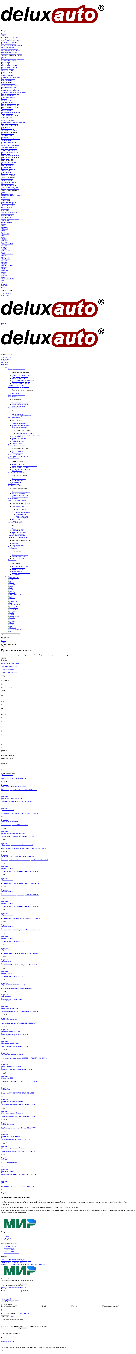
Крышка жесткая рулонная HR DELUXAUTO (15, 941)
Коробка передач (6, 140)
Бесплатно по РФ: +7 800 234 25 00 (12, 1264)
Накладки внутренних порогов (10, 77)
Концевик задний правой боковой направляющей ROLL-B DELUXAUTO (24, 860)
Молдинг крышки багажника (10, 85)
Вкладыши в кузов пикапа (9, 60)
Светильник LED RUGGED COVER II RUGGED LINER (19, 1081)
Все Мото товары (6, 222)
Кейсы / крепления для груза (10, 47)
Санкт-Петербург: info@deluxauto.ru (34, 1264)
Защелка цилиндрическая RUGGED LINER (14, 825)
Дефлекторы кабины (7, 95)
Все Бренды (8, 1240)
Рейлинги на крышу (7, 184)
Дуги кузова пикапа (7, 114)
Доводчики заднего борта (9, 42)
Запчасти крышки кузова (9, 150)
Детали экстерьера (6, 80)
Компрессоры (5, 220)
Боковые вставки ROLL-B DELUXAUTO (14, 778)
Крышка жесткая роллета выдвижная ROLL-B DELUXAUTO (20, 918)
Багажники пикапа (7, 179)
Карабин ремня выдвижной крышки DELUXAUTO (17, 836)
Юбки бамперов (6, 127)
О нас (6, 1235)
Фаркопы (4, 192)
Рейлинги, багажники (8, 175)
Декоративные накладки (8, 87)
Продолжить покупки (8, 1341)
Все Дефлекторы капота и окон (10, 112)
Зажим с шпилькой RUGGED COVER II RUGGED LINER (19, 813)
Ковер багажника (6, 135)
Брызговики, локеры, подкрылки (11, 54)
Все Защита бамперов (7, 129)
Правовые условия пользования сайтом (13, 1287)
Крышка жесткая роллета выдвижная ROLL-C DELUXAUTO (20, 930)
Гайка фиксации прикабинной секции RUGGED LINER (19, 790)
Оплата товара (9, 1248)
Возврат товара (9, 1251)
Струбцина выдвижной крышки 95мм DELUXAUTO (18, 1116)
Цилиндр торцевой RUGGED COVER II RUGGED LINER (19, 1174)
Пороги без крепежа (7, 165)
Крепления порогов (7, 167)
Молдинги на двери (7, 100)
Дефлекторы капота (7, 109)
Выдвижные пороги (7, 164)
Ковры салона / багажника (9, 130)
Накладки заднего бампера (9, 124)
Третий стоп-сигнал (7, 205)
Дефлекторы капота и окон (9, 105)
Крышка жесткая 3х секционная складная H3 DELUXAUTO (20, 871)
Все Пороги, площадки (8, 169)
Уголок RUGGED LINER (9, 1163)
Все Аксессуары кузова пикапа (10, 50)
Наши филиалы (6, 295)
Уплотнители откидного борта (10, 40)
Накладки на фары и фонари (10, 90)
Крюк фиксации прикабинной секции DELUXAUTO (18, 988)
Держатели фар (5, 62)
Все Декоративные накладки (10, 94)
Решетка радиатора (7, 102)
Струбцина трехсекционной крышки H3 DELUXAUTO (18, 1151)
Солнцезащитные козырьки (9, 187)
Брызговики (4, 57)
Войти (12, 1316)
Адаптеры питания (7, 215)
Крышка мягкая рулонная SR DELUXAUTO (15, 976)
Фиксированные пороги (8, 162)
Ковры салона (5, 137)
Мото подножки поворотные (10, 219)
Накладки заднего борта (8, 44)
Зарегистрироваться (12, 1301)
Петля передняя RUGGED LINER (11, 1000)
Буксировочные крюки (8, 84)
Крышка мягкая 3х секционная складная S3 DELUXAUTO (19, 953)
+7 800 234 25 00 (6, 293)
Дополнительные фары (8, 204)
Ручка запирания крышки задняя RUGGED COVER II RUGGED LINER (24, 1058)
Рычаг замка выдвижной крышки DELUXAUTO (16, 1069)
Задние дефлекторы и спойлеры (11, 115)
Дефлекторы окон (6, 110)
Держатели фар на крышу (9, 67)
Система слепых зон (7, 214)
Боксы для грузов (6, 180)
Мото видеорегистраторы (9, 212)
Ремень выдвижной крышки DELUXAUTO (14, 1034)
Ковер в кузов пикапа (7, 134)
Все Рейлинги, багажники (9, 185)
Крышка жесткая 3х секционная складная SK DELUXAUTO (20, 895)
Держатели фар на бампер (9, 65)
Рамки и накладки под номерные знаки (13, 92)
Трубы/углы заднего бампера (10, 125)
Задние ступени (6, 172)
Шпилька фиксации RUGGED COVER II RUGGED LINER (19, 1186)
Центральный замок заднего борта (11, 45)
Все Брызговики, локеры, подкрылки (12, 59)
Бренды (3, 224)
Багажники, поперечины (8, 182)
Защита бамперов (6, 117)
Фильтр (3, 658)
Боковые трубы (5, 170)
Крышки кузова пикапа (8, 142)
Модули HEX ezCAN (7, 217)
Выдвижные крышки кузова (10, 145)
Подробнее (4, 785)
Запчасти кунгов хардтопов (9, 49)
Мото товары (5, 209)
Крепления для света (7, 69)
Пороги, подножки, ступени (10, 155)
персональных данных (24, 1313)
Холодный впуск (6, 197)
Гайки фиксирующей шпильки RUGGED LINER (16, 801)
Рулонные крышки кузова (9, 147)
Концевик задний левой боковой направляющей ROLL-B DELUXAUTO (24, 848)
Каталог (3, 34)
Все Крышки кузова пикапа (9, 152)
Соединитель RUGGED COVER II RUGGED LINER (17, 1093)
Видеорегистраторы (7, 75)
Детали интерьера (6, 72)
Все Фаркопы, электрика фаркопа (11, 195)
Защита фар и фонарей (8, 97)
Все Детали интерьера (8, 79)
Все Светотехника (6, 207)
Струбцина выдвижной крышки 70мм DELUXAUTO (18, 1104)
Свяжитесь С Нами (10, 1246)
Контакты (7, 1238)
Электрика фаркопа (7, 194)
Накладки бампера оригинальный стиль (13, 122)
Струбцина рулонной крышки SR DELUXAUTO (16, 1139)
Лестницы (4, 99)
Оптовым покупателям (11, 1253)
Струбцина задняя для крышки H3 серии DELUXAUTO (18, 1128)
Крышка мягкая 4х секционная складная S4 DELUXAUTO (19, 965)
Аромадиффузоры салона (9, 52)
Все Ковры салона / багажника (10, 139)
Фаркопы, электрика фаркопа (10, 189)
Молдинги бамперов (7, 120)
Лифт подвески (5, 154)
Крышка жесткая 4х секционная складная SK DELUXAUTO (20, 906)
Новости (7, 1236)
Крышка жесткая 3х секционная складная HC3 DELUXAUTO (20, 883)
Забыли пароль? (6, 1299)
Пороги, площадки (7, 159)
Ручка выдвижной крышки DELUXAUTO (14, 1046)
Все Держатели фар (7, 70)
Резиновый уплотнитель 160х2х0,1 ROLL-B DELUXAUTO (19, 1011)
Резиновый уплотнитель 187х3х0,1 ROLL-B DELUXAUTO (19, 1023)
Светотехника (5, 199)
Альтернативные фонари (8, 202)
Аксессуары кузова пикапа (9, 37)
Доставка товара (9, 1249)
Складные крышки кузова (9, 149)
